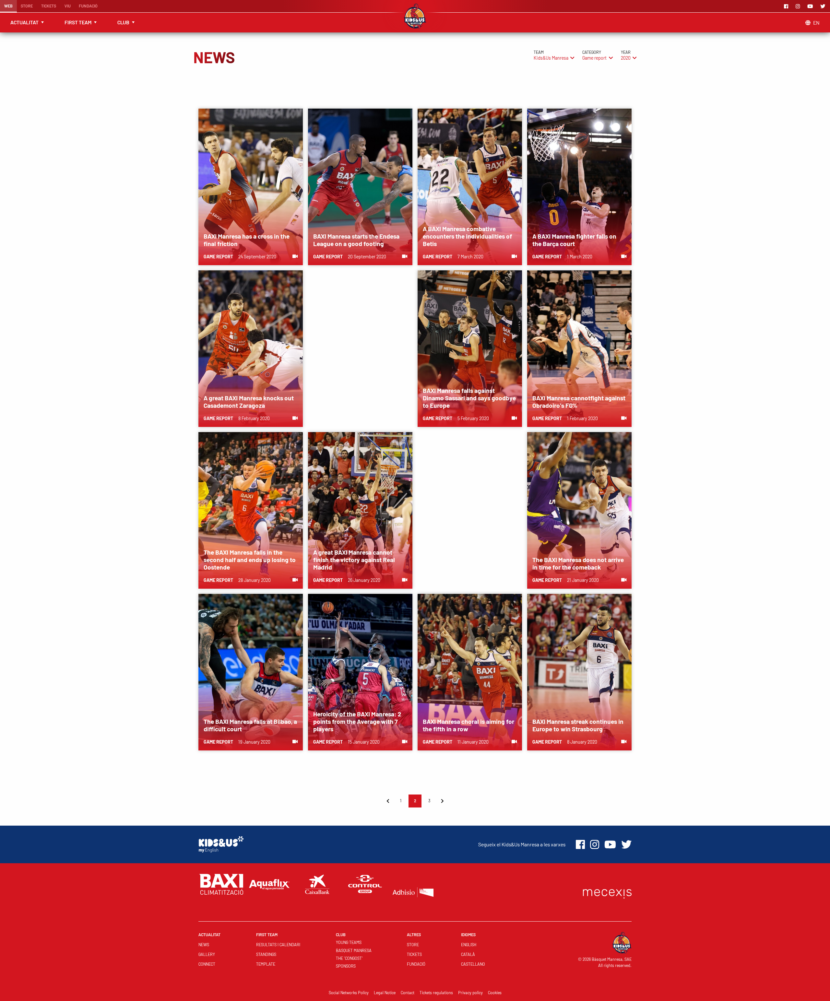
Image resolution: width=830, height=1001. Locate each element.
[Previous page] (388, 801)
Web (8, 5)
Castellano (473, 964)
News (203, 944)
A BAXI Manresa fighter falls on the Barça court (574, 239)
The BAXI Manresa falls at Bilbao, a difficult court (250, 725)
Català (468, 954)
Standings (266, 954)
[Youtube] (811, 6)
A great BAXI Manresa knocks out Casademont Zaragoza (249, 401)
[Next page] (442, 801)
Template (265, 964)
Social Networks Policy (349, 992)
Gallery (206, 954)
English (468, 944)
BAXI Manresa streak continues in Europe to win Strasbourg (577, 725)
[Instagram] (799, 6)
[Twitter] (824, 6)
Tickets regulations (436, 992)
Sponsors (346, 966)
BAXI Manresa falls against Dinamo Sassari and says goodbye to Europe (469, 398)
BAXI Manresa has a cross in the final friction (247, 239)
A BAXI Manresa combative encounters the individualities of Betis (467, 236)
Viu (68, 5)
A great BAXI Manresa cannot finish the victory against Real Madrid (354, 559)
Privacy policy (470, 992)
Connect (206, 964)
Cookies (495, 992)
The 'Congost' (349, 958)
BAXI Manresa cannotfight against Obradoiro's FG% (578, 401)
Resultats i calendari (278, 944)
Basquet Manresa (354, 950)
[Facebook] (787, 6)
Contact (407, 992)
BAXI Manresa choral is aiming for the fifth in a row (468, 725)
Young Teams (349, 942)
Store (27, 5)
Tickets (48, 5)
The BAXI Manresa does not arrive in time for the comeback (578, 563)
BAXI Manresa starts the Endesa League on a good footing (356, 239)
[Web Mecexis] (607, 892)
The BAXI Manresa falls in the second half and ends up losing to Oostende (250, 559)
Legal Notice (385, 992)
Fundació (88, 5)
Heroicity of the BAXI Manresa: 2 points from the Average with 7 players (357, 721)
